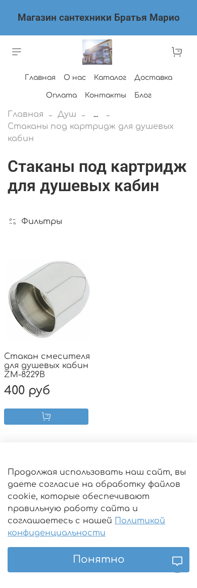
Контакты (105, 95)
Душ (67, 114)
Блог (143, 95)
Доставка (153, 77)
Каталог (110, 77)
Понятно (99, 559)
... (95, 114)
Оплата (61, 95)
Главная (40, 77)
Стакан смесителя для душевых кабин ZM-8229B (47, 365)
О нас (75, 77)
